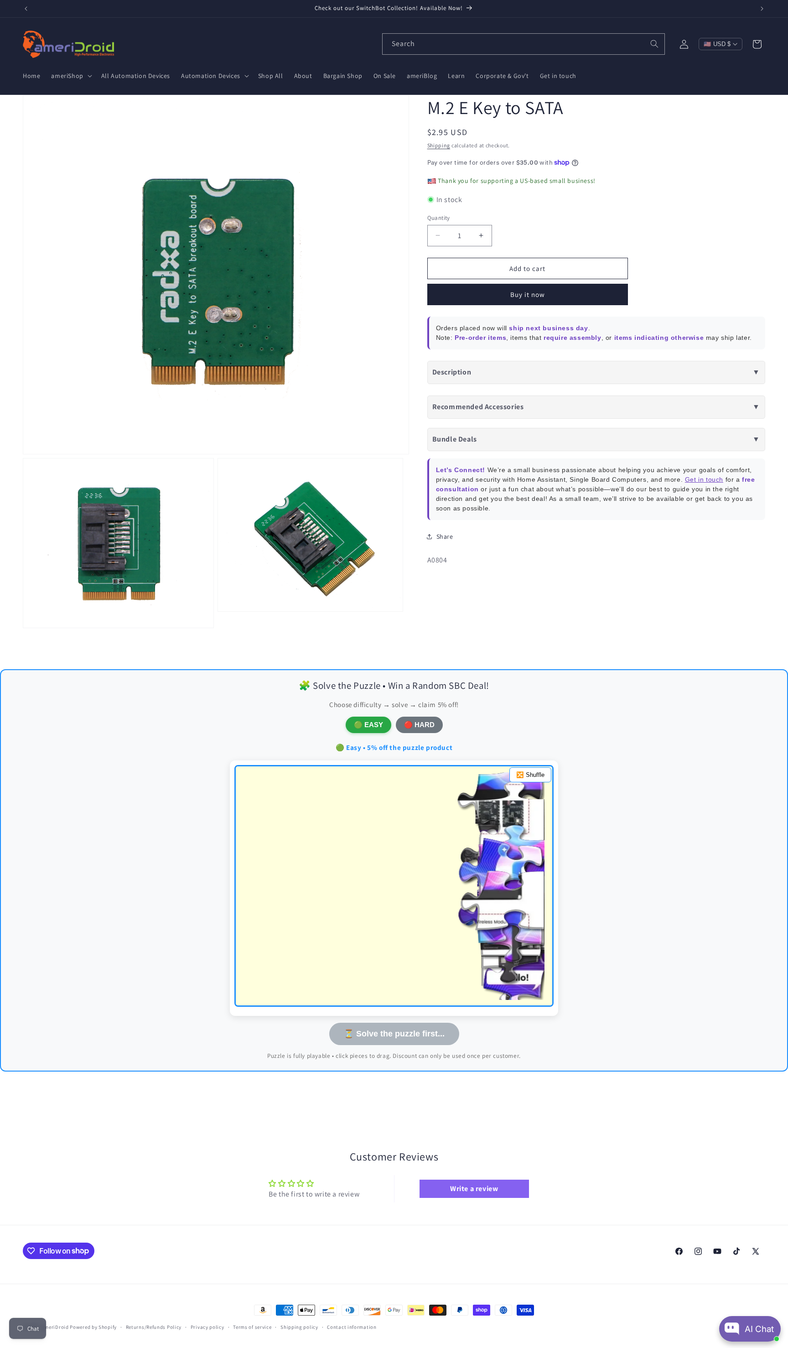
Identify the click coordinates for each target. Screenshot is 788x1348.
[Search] (654, 44)
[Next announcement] (762, 8)
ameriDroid (55, 1327)
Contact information (351, 1326)
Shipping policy (299, 1326)
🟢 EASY (368, 725)
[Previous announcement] (26, 8)
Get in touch (704, 479)
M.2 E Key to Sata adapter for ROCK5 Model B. (593, 375)
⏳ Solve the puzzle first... (394, 1033)
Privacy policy (207, 1326)
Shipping (439, 145)
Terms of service (252, 1326)
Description (596, 372)
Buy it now (527, 294)
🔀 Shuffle (530, 774)
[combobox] (523, 44)
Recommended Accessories (596, 406)
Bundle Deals (596, 438)
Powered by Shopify (93, 1327)
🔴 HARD (419, 725)
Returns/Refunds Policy (153, 1326)
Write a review (474, 1189)
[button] (70, 75)
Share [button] (444, 536)
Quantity (438, 217)
